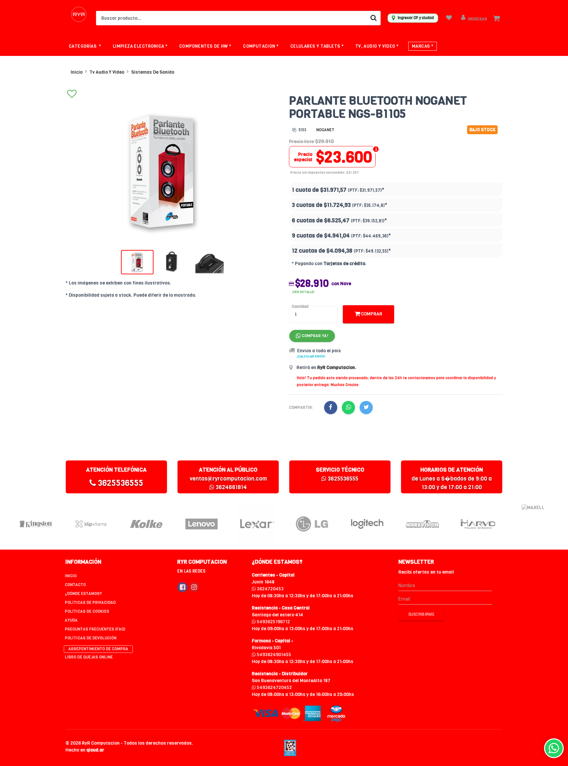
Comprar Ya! (314, 335)
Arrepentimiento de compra (98, 649)
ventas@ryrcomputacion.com (228, 478)
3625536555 (119, 483)
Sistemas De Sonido (152, 72)
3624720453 (270, 589)
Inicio (77, 72)
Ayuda (71, 620)
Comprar (371, 314)
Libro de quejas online (89, 657)
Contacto (75, 584)
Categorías (83, 46)
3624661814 (230, 487)
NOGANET (325, 130)
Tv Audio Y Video (106, 72)
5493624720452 (274, 687)
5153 (301, 130)
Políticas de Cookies (87, 611)
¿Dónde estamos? (83, 593)
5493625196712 (273, 622)
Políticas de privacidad (90, 602)
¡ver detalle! (303, 292)
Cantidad (300, 306)
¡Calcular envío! (311, 356)
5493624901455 (273, 655)
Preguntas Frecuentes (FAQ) (95, 629)
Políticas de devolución (90, 638)
